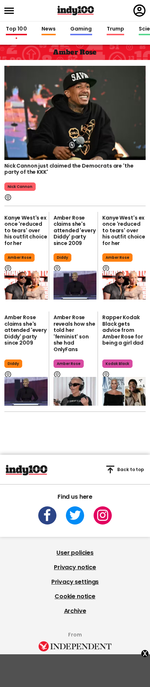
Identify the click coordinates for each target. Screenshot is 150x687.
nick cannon (20, 186)
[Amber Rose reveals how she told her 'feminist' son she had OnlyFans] (75, 391)
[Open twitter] (75, 515)
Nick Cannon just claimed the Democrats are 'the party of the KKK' (68, 169)
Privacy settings (75, 582)
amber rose (19, 257)
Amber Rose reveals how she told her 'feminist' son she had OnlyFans (74, 333)
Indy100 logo (75, 10)
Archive (75, 611)
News (49, 29)
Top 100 (16, 29)
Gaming (81, 29)
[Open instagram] (103, 515)
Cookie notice (75, 596)
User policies (75, 553)
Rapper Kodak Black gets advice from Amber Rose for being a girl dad (122, 330)
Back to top (130, 469)
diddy (62, 257)
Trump (115, 29)
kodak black (117, 363)
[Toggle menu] (11, 11)
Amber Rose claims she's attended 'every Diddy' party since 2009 (75, 230)
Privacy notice (75, 567)
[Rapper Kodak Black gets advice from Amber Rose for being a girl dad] (124, 391)
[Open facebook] (47, 515)
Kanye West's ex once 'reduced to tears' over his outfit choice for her (25, 230)
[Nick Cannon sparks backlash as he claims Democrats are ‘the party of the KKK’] (75, 111)
